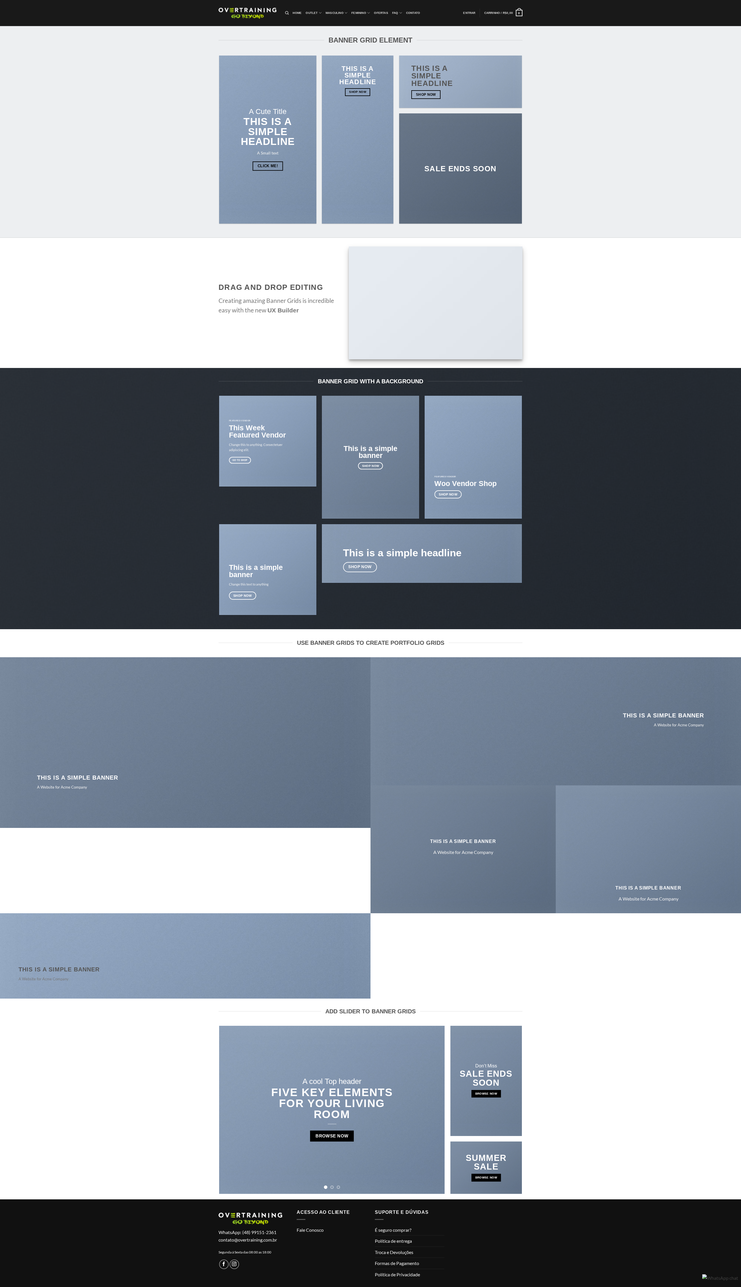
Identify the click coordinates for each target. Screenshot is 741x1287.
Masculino (335, 12)
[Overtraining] (247, 13)
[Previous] (231, 1110)
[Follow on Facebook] (224, 1264)
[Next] (433, 1110)
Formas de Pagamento (397, 1263)
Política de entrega (393, 1241)
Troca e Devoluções (394, 1252)
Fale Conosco (310, 1230)
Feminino (358, 12)
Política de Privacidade (397, 1274)
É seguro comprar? (393, 1230)
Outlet (312, 12)
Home (297, 12)
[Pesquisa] (287, 13)
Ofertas (381, 12)
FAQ (395, 12)
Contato (413, 12)
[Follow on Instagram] (234, 1264)
